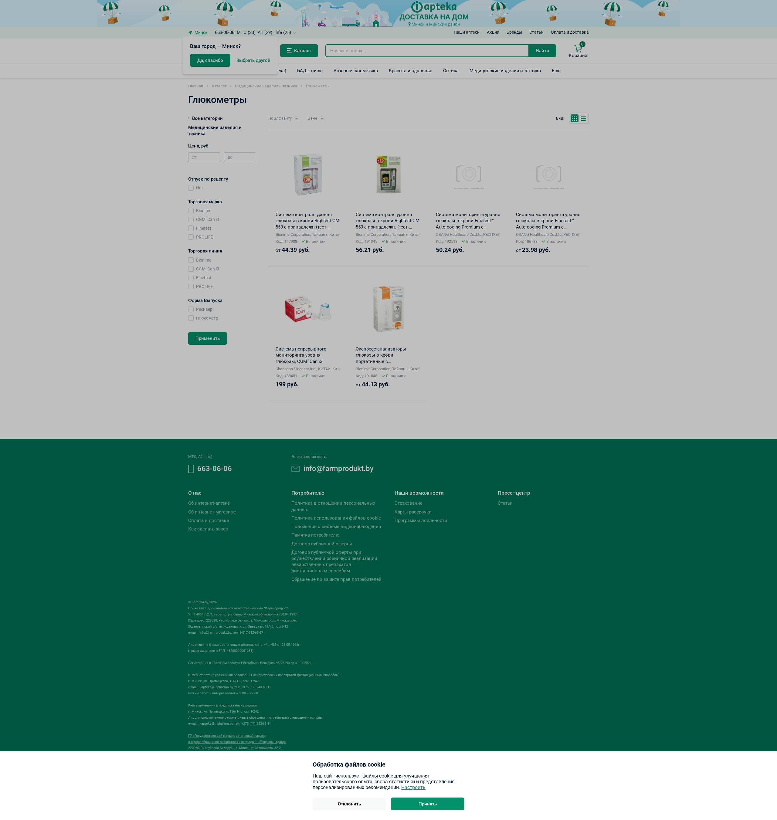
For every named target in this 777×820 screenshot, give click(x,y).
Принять (428, 804)
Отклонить (349, 804)
